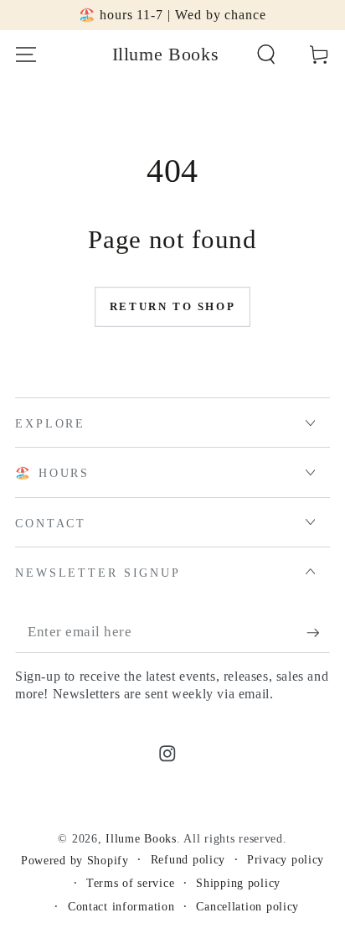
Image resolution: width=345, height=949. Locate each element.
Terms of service (130, 882)
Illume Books (141, 838)
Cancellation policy (247, 906)
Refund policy (188, 859)
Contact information (121, 906)
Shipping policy (238, 882)
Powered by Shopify (75, 860)
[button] (266, 55)
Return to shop (172, 306)
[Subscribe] (318, 633)
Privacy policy (285, 859)
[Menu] (26, 55)
